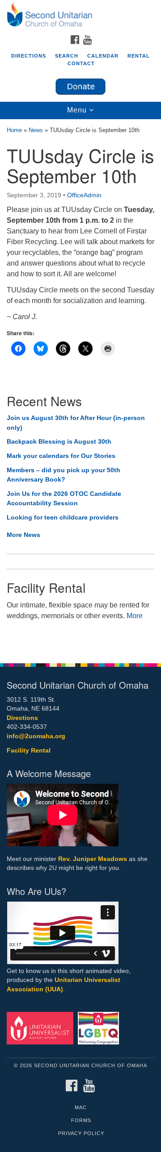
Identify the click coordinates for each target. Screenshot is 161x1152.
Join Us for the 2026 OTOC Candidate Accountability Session (64, 498)
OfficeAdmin (84, 195)
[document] (80, 386)
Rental (138, 55)
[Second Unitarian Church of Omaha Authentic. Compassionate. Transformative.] (80, 15)
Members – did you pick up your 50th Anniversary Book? (63, 474)
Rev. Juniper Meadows (92, 859)
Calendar (103, 55)
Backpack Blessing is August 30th (59, 441)
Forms (81, 1120)
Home (14, 130)
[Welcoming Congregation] (100, 1027)
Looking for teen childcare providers (63, 517)
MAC (81, 1107)
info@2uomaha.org (36, 736)
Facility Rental (29, 750)
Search (66, 55)
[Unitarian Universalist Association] (41, 1027)
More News (23, 534)
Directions (28, 55)
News (36, 130)
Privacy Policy (81, 1133)
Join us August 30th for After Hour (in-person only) (76, 422)
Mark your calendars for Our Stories (61, 455)
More (135, 616)
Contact (81, 63)
